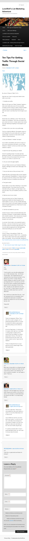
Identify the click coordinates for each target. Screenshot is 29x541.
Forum (4, 30)
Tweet (3, 70)
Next (25, 50)
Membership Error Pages (8, 45)
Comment (7, 475)
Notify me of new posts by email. (12, 515)
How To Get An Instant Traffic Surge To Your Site (15, 245)
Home (4, 27)
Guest (17, 68)
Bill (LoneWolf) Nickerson (14, 312)
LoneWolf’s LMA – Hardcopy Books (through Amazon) (13, 42)
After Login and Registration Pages (14, 27)
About (19, 39)
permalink (17, 249)
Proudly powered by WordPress (18, 538)
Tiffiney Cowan (7, 265)
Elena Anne (6, 388)
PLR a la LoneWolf (6, 36)
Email (7, 501)
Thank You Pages (18, 45)
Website (6, 509)
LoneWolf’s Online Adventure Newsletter (11, 33)
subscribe (11, 520)
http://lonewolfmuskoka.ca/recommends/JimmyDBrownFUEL (15, 240)
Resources (14, 36)
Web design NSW (7, 448)
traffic (3, 249)
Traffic (13, 248)
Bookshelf (14, 39)
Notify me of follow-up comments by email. (14, 513)
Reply (6, 307)
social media (22, 248)
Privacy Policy (7, 538)
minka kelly (6, 363)
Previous (4, 50)
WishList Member (6, 39)
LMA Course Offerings (11, 30)
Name (7, 494)
